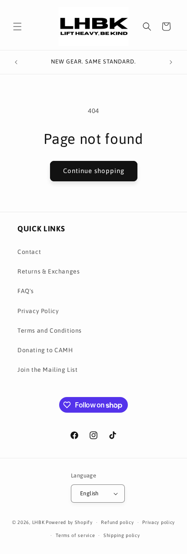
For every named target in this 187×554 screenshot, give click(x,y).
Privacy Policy (38, 310)
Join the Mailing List (47, 369)
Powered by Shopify (69, 522)
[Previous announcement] (16, 62)
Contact (29, 251)
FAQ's (25, 290)
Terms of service (75, 535)
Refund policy (117, 522)
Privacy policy (158, 522)
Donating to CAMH (45, 350)
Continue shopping (93, 170)
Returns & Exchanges (48, 271)
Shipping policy (122, 535)
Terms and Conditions (49, 330)
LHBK (38, 522)
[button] (17, 26)
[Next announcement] (170, 62)
